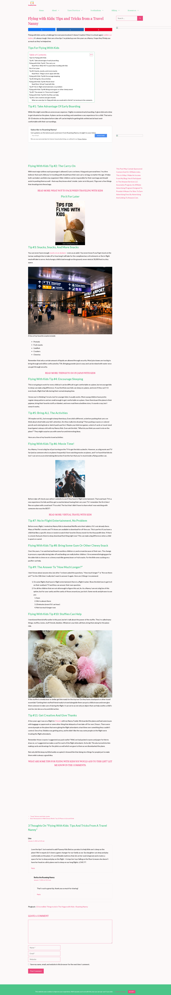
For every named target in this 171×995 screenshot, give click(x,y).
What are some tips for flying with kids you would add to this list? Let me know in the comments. (62, 100)
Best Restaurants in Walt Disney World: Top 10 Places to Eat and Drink (52, 818)
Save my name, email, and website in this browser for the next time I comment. (60, 964)
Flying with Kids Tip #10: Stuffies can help (44, 95)
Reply (33, 868)
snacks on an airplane (58, 253)
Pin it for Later (34, 68)
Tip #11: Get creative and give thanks (42, 97)
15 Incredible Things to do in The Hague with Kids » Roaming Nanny (62, 907)
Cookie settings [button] (120, 992)
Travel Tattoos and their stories (40, 816)
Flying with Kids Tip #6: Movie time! (42, 81)
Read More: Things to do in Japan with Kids (45, 73)
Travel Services (73, 10)
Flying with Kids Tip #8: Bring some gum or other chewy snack (51, 89)
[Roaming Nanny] (32, 3)
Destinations (96, 10)
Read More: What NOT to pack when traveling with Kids (50, 66)
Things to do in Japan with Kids (77, 372)
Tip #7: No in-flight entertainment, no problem (45, 87)
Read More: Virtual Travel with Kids (43, 84)
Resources (132, 10)
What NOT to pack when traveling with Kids (77, 190)
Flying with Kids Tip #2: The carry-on (42, 63)
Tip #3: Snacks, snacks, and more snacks (43, 71)
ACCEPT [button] (131, 992)
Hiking (114, 10)
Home (41, 10)
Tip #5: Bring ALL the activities (40, 79)
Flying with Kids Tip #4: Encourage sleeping (44, 76)
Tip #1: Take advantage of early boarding (44, 60)
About (54, 10)
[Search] (140, 18)
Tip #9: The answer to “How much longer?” (44, 92)
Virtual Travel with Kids (77, 514)
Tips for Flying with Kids (37, 58)
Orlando (58, 721)
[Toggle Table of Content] (90, 54)
